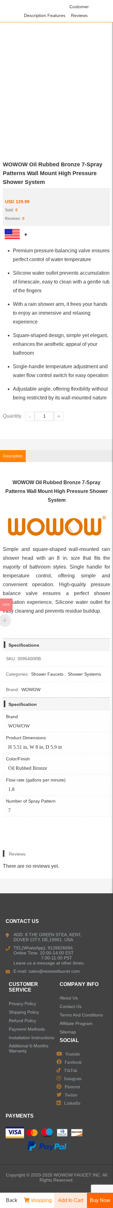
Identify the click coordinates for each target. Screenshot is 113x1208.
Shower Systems (84, 674)
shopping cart (41, 1203)
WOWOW (30, 689)
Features (56, 15)
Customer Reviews (79, 11)
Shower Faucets (47, 674)
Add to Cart (70, 1200)
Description (35, 15)
